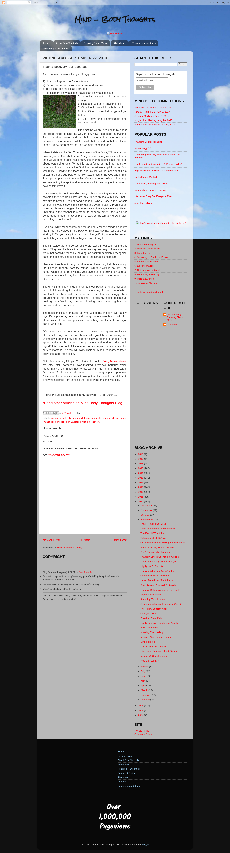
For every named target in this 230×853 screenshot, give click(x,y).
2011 (141, 496)
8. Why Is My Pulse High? (148, 274)
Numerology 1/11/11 (145, 148)
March (144, 690)
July (143, 671)
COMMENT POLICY (59, 455)
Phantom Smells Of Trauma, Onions (159, 556)
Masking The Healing (151, 632)
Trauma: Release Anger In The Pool (159, 590)
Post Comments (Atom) (69, 547)
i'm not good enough (54, 421)
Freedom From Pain (151, 618)
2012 (141, 492)
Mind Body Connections (56, 48)
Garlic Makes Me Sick (145, 177)
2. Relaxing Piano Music (147, 248)
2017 (141, 468)
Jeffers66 (172, 324)
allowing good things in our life (84, 417)
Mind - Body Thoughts (115, 19)
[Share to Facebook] (54, 413)
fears (123, 417)
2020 (141, 454)
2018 (141, 463)
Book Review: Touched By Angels (158, 585)
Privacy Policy (141, 730)
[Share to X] (50, 413)
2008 (141, 710)
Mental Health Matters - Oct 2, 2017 (153, 107)
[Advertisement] (160, 388)
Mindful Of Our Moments (153, 656)
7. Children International (147, 270)
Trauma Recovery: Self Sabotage (158, 561)
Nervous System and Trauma (156, 637)
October (145, 515)
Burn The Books (149, 627)
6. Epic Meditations (144, 265)
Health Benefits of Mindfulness (156, 580)
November (147, 510)
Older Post (119, 540)
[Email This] (44, 413)
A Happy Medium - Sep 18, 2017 (151, 116)
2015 (141, 477)
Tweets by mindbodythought (149, 292)
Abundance (119, 43)
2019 (141, 459)
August (145, 666)
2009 (141, 705)
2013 (141, 487)
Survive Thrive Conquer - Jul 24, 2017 (154, 124)
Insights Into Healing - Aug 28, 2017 (153, 120)
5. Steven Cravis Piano (146, 261)
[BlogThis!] (47, 413)
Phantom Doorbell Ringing (148, 141)
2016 (141, 473)
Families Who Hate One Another (157, 571)
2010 (141, 501)
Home (46, 43)
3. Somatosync (142, 253)
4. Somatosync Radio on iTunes (151, 257)
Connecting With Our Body (154, 575)
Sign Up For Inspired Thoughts (155, 74)
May (143, 680)
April (143, 685)
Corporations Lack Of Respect (150, 190)
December (147, 505)
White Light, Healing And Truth (150, 183)
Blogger (145, 844)
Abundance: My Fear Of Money (157, 547)
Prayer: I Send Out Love (153, 523)
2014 (141, 482)
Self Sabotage (73, 421)
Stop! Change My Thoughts (155, 552)
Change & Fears (149, 613)
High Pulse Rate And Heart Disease (159, 651)
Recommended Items (144, 43)
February (146, 695)
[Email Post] (78, 413)
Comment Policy (143, 734)
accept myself (58, 417)
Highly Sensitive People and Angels (159, 623)
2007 (141, 715)
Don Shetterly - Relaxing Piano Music (175, 317)
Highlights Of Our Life (151, 566)
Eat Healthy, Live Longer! (153, 646)
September (147, 519)
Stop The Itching (143, 203)
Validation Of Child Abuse (153, 538)
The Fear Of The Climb (152, 533)
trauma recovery (91, 421)
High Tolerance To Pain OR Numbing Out (156, 170)
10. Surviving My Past (145, 283)
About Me (123, 777)
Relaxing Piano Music (96, 43)
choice (115, 417)
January (145, 699)
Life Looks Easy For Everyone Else (153, 196)
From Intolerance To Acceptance (157, 528)
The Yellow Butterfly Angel (154, 608)
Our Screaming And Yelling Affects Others (162, 542)
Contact (122, 781)
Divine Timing (147, 641)
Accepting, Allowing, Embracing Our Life (161, 604)
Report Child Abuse (150, 594)
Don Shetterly (85, 572)
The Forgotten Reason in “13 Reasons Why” (158, 164)
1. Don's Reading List (145, 244)
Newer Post (51, 540)
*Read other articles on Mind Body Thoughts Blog (82, 403)
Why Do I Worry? (149, 660)
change (107, 417)
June (144, 676)
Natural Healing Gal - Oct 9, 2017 (152, 111)
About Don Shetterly (67, 43)
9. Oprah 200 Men (144, 278)
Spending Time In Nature (153, 599)
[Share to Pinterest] (57, 413)
